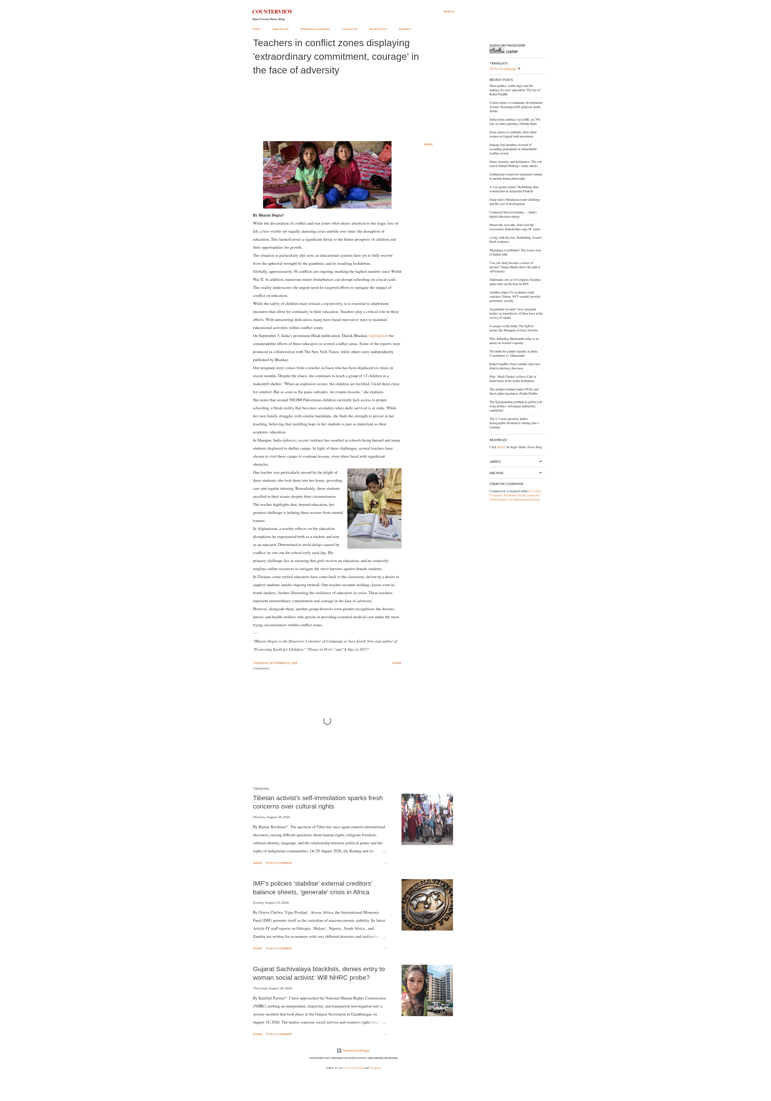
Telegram (375, 1068)
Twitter (347, 1068)
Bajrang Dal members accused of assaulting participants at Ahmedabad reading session (513, 149)
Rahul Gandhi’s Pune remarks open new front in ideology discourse (515, 366)
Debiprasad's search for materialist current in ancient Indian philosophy (516, 176)
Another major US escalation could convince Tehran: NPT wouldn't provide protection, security (515, 296)
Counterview (272, 11)
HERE (501, 447)
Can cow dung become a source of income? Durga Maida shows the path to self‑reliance (515, 267)
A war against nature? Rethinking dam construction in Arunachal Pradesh (514, 189)
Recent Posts (378, 29)
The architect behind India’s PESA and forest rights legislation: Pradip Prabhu (514, 391)
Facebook (358, 1068)
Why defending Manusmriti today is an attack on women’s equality (514, 340)
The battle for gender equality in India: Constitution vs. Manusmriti (514, 353)
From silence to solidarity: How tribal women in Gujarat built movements (513, 134)
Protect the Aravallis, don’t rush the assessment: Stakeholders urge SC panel (515, 227)
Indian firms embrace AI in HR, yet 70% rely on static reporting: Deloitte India (515, 121)
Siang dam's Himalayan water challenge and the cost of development (515, 201)
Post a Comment (279, 863)
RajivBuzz (405, 29)
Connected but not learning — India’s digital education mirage (513, 214)
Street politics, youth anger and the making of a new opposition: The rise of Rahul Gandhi (515, 90)
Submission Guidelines (315, 29)
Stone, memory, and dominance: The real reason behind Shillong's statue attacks (516, 163)
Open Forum (280, 29)
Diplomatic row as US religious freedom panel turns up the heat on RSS (515, 281)
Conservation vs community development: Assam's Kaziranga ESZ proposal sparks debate (516, 106)
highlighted (378, 335)
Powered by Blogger (356, 1050)
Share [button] (428, 144)
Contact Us (349, 29)
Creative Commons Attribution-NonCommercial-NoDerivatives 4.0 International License (515, 495)
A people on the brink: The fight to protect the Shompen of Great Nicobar (514, 328)
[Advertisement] (353, 109)
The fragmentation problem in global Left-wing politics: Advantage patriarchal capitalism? (516, 406)
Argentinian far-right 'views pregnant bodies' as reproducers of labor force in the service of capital (516, 313)
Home (256, 29)
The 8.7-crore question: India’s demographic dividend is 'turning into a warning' (514, 423)
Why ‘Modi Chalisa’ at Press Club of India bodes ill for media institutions (513, 378)
